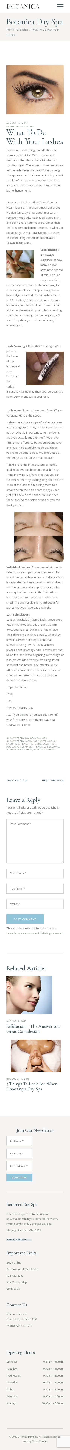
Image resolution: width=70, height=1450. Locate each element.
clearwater (14, 738)
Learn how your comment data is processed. (35, 933)
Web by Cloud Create (35, 1441)
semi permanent (45, 749)
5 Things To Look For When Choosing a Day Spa (31, 1086)
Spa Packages (14, 1275)
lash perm (13, 744)
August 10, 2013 (17, 122)
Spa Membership (16, 1282)
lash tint (49, 744)
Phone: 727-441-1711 (19, 1325)
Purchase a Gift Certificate (22, 1269)
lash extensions (44, 741)
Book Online (13, 1262)
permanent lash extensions (39, 747)
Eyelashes (23, 29)
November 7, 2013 (18, 1079)
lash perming (31, 744)
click (22, 714)
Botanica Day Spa (22, 126)
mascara (12, 747)
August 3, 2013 (16, 1021)
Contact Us (13, 1288)
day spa (30, 738)
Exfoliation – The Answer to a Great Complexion (33, 1028)
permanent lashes (19, 749)
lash (28, 741)
